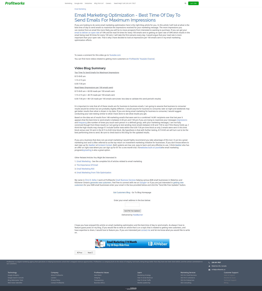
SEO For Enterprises (187, 280)
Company (54, 272)
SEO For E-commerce (188, 278)
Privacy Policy (55, 280)
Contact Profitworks (57, 283)
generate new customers (100, 182)
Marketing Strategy (144, 275)
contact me (145, 230)
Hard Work (97, 275)
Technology (12, 272)
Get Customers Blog (121, 192)
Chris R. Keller (90, 180)
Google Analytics (13, 275)
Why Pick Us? (99, 3)
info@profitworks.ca (218, 269)
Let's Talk (193, 3)
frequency (82, 122)
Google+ (143, 182)
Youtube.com (115, 55)
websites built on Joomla (150, 147)
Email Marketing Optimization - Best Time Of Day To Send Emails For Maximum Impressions (127, 17)
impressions (182, 120)
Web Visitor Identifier (15, 283)
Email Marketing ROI (85, 168)
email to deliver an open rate (87, 32)
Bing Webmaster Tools (15, 280)
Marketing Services (188, 272)
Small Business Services (126, 180)
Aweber (92, 145)
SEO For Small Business (189, 275)
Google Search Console (16, 278)
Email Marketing (84, 161)
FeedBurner (138, 215)
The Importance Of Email (87, 165)
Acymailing (86, 150)
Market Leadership (143, 283)
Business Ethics (99, 283)
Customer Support (231, 272)
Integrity (97, 278)
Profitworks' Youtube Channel (141, 59)
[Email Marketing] (132, 243)
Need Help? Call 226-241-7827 (125, 3)
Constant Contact (105, 145)
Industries (88, 3)
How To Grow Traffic (144, 280)
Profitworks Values (101, 272)
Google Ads (78, 3)
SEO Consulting (186, 283)
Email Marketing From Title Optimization (94, 172)
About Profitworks (57, 275)
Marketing (68, 3)
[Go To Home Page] (131, 288)
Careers (108, 3)
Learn (139, 272)
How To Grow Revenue (145, 278)
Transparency (98, 280)
